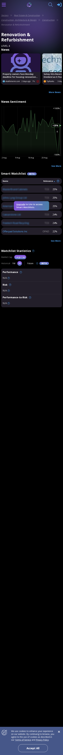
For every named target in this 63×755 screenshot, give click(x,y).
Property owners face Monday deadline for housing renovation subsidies (19, 75)
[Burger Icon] (3, 4)
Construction (48, 20)
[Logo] (31, 4)
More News (55, 92)
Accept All (33, 748)
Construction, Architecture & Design (18, 20)
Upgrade (20, 204)
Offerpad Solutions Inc (15, 231)
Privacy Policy (42, 739)
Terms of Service (23, 739)
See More (56, 166)
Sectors (4, 15)
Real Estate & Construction (27, 15)
